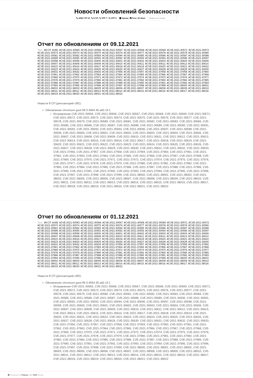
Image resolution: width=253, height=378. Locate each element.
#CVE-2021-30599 (69, 61)
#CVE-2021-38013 (90, 91)
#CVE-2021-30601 (112, 61)
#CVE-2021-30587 (177, 55)
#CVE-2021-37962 (69, 74)
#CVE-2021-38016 (155, 91)
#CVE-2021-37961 (48, 74)
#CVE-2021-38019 (48, 93)
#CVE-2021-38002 (48, 88)
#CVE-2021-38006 (112, 88)
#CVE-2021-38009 (177, 88)
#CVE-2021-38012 (69, 91)
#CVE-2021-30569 (155, 50)
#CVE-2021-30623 (48, 69)
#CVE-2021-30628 (155, 69)
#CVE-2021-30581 (48, 55)
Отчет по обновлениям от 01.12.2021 (88, 217)
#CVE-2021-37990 (134, 83)
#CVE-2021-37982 (134, 80)
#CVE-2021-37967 (177, 74)
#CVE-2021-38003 (69, 88)
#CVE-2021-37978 (48, 80)
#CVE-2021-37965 (134, 74)
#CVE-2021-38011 (48, 91)
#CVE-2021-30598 (48, 61)
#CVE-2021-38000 (177, 85)
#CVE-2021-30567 (112, 50)
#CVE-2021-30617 (91, 66)
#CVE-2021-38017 (177, 91)
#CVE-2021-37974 (134, 77)
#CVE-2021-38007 (134, 88)
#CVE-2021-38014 (112, 91)
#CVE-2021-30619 (134, 66)
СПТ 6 (113, 18)
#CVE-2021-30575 (91, 52)
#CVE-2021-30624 (69, 69)
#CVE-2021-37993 (198, 83)
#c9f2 (55, 222)
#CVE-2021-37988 (91, 83)
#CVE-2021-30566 (91, 50)
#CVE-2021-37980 (91, 80)
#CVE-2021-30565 (69, 50)
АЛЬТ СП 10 (84, 18)
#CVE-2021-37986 (48, 83)
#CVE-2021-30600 (91, 61)
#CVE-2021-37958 (155, 71)
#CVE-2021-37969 (48, 77)
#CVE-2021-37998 (134, 85)
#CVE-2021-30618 (112, 66)
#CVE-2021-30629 (177, 69)
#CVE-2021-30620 (155, 66)
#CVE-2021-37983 (155, 80)
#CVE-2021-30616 (69, 66)
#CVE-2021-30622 (198, 66)
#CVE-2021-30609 (91, 63)
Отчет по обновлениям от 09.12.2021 (88, 44)
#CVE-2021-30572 (199, 50)
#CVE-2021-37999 (155, 85)
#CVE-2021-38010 (198, 88)
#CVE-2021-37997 (112, 85)
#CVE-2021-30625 (91, 69)
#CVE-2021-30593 (134, 58)
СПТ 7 (104, 18)
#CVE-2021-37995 (69, 85)
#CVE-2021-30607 (48, 63)
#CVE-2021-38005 (91, 88)
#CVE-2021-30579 (177, 52)
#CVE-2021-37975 (155, 77)
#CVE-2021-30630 (198, 69)
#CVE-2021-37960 (198, 71)
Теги (134, 18)
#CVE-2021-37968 (198, 74)
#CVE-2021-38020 (69, 93)
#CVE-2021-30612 (155, 63)
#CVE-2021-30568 (134, 50)
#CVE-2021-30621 (177, 66)
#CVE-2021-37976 (177, 77)
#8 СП (47, 50)
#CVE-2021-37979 (69, 80)
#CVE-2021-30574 (69, 52)
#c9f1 (55, 50)
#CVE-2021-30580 (198, 52)
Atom (142, 18)
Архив (124, 18)
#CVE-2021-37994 (48, 85)
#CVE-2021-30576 (112, 52)
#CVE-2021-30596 (177, 58)
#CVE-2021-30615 (48, 66)
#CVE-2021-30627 (134, 69)
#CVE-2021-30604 (177, 61)
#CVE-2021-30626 (112, 69)
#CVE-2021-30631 (48, 71)
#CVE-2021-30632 (69, 71)
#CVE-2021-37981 (112, 80)
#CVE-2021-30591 (91, 58)
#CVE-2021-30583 (91, 55)
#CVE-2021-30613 (177, 63)
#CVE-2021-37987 (69, 83)
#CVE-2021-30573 (48, 52)
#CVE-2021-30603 (155, 61)
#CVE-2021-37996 (91, 85)
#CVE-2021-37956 (112, 71)
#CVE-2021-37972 (112, 77)
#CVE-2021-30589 (48, 58)
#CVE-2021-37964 (112, 74)
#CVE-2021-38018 (198, 91)
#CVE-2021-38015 (134, 91)
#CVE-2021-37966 (155, 74)
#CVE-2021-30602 (134, 61)
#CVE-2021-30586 (155, 55)
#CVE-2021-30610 (112, 63)
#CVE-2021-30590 (69, 58)
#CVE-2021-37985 (198, 80)
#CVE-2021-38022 (112, 93)
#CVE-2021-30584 (112, 55)
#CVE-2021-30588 (198, 55)
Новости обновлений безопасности (126, 11)
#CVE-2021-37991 (155, 83)
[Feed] (9, 375)
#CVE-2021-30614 (198, 63)
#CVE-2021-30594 (155, 58)
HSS (35, 375)
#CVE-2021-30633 (91, 71)
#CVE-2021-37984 (177, 80)
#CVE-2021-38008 (155, 88)
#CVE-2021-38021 (91, 93)
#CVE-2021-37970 (69, 77)
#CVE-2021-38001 (198, 85)
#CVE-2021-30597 (198, 58)
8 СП (95, 18)
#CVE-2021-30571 (177, 50)
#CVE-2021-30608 (69, 63)
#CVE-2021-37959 (177, 71)
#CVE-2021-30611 (134, 63)
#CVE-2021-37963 (91, 74)
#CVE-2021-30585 (134, 55)
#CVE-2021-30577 (134, 52)
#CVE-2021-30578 (155, 52)
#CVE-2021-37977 (198, 77)
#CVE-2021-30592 (112, 58)
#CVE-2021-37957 (134, 71)
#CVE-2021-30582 (69, 55)
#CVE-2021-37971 (91, 77)
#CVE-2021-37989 (112, 83)
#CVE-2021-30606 (198, 61)
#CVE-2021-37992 (177, 83)
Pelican (25, 375)
